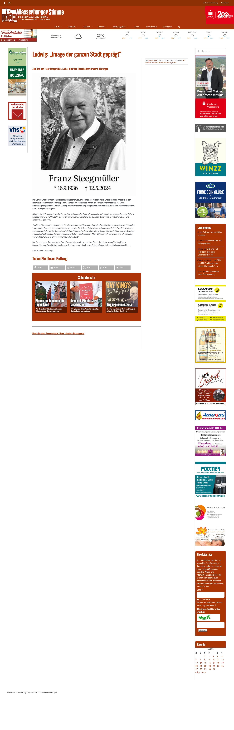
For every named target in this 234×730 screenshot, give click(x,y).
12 (222, 660)
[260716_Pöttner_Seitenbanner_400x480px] (210, 463)
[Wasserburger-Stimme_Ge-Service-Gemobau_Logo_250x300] (210, 286)
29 (205, 669)
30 (210, 669)
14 (201, 663)
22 (205, 666)
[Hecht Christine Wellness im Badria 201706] (210, 528)
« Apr (197, 672)
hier (207, 586)
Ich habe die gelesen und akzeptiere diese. (210, 602)
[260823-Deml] (51, 282)
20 (196, 666)
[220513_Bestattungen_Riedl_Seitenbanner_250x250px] (210, 427)
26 (222, 666)
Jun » (203, 672)
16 (210, 663)
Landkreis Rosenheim (158, 63)
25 (218, 666)
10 (214, 660)
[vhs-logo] (17, 127)
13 (196, 663)
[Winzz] (210, 139)
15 (205, 663)
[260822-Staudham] (122, 282)
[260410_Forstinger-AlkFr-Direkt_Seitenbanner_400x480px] (210, 328)
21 (201, 666)
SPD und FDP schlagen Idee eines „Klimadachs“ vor (208, 252)
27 (196, 669)
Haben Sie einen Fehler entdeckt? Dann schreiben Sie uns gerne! (58, 333)
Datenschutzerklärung (206, 602)
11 (218, 660)
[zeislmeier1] (210, 412)
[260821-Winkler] (86, 282)
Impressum (32, 692)
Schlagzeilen (171, 63)
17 (214, 663)
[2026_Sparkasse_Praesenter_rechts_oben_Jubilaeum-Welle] (219, 7)
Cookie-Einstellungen (48, 692)
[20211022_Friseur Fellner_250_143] (210, 505)
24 (214, 666)
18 (218, 663)
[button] (179, 26)
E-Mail (200, 590)
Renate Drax (152, 60)
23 (210, 666)
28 (201, 669)
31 (214, 669)
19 (222, 663)
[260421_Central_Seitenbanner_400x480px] (210, 370)
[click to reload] (209, 617)
